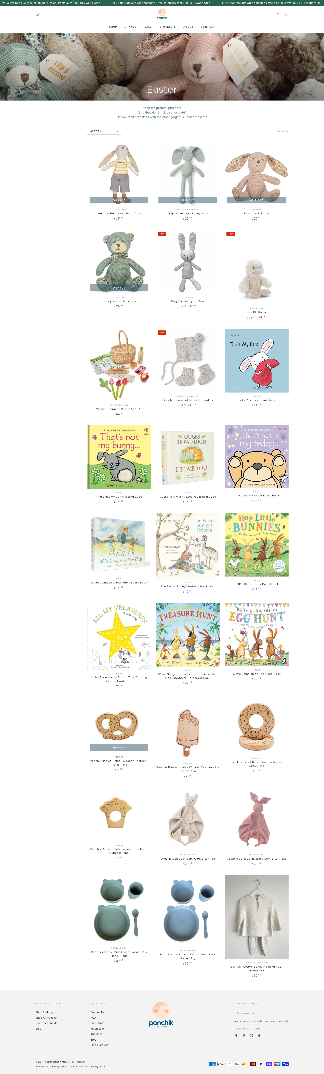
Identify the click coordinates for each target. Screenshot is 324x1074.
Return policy (42, 1067)
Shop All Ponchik (46, 1017)
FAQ (93, 1017)
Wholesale (97, 1028)
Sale (38, 1028)
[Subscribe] (287, 1013)
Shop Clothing (44, 1012)
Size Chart (97, 1023)
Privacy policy (59, 1066)
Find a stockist (100, 1045)
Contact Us (98, 1012)
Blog (93, 1039)
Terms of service (78, 1066)
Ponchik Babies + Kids (55, 1062)
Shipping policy (97, 1066)
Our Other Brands (46, 1023)
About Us (96, 1034)
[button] (37, 14)
